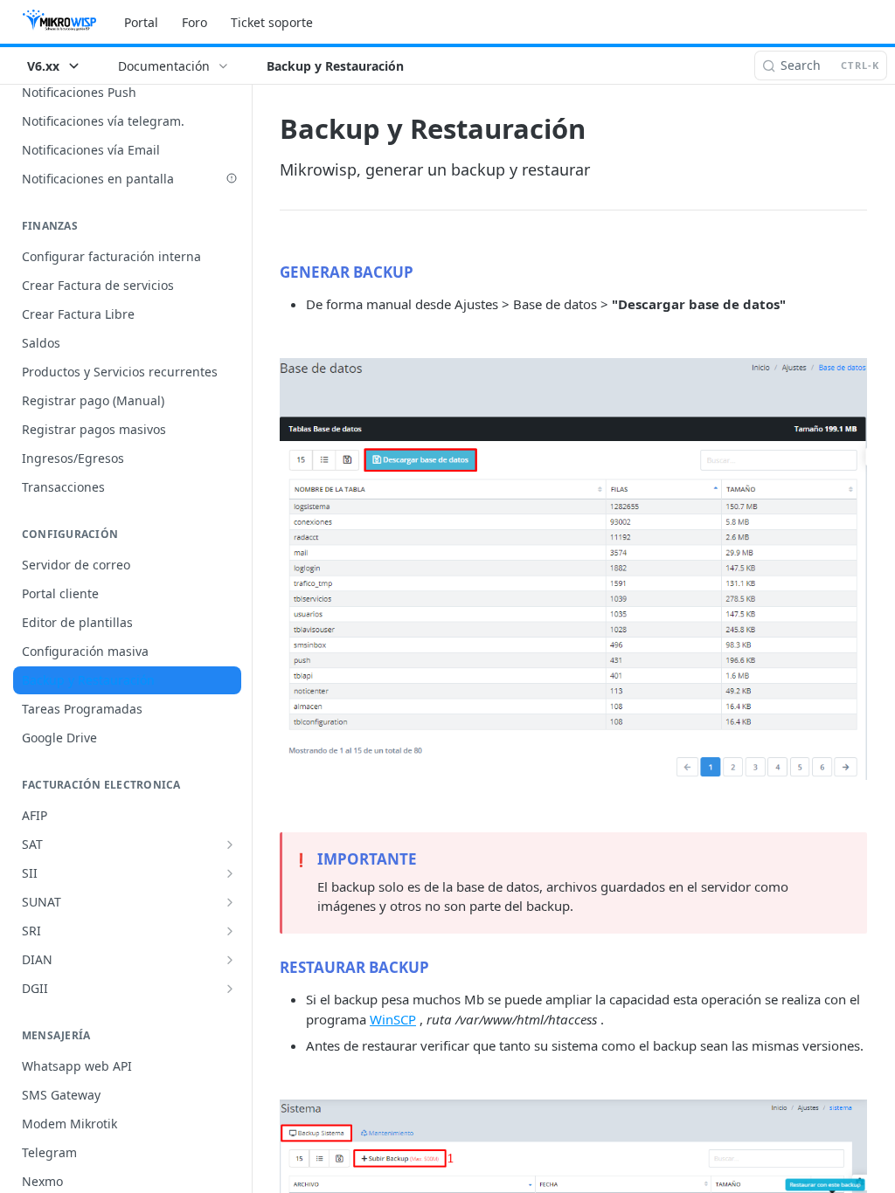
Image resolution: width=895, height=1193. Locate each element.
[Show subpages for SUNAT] (230, 902)
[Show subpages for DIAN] (230, 960)
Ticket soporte (272, 22)
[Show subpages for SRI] (230, 931)
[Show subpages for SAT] (230, 845)
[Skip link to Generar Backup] (267, 271)
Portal (141, 22)
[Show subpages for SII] (230, 873)
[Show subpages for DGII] (230, 989)
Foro (194, 22)
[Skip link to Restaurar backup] (267, 966)
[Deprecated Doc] (231, 178)
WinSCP (393, 1019)
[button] (573, 569)
